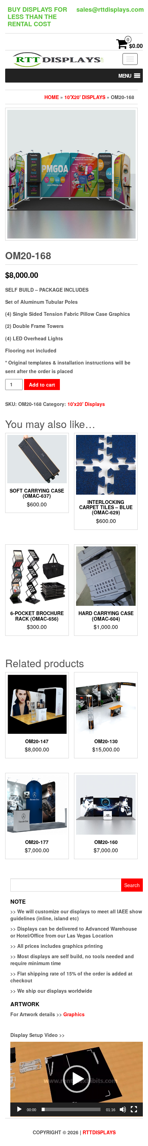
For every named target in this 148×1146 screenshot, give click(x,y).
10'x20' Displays (84, 97)
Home (51, 97)
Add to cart (42, 384)
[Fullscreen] (133, 1109)
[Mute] (122, 1109)
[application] (76, 1079)
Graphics (74, 1014)
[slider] (71, 1109)
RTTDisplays (99, 1132)
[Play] (19, 1109)
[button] (124, 75)
